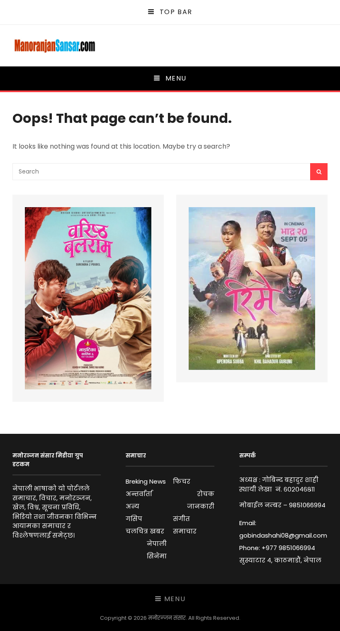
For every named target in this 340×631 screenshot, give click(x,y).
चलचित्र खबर (145, 531)
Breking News (146, 481)
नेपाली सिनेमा (157, 549)
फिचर (181, 481)
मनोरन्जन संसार (167, 618)
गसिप (134, 518)
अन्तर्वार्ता (139, 493)
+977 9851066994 (288, 547)
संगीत (181, 518)
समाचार (185, 531)
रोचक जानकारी (200, 500)
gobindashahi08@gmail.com (283, 535)
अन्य (132, 506)
